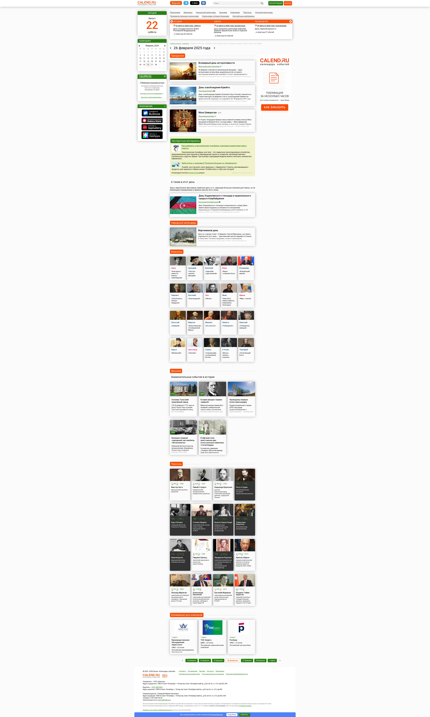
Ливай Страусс (199, 487)
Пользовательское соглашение (213, 674)
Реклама (202, 671)
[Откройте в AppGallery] (152, 127)
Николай (243, 322)
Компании (235, 12)
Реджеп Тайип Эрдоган (242, 594)
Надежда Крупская (223, 487)
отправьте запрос (245, 706)
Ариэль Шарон (242, 557)
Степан (225, 349)
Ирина (242, 295)
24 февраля (204, 660)
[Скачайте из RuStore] (152, 113)
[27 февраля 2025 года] (214, 48)
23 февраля (191, 660)
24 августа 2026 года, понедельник (271, 26)
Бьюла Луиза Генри (223, 522)
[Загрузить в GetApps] (152, 135)
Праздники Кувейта (206, 91)
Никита (225, 322)
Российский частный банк (240, 645)
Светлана (192, 349)
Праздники (175, 12)
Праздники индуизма (206, 116)
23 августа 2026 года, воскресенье (230, 26)
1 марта (272, 660)
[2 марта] (280, 660)
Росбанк (233, 640)
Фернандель (177, 557)
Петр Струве (242, 487)
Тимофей (243, 349)
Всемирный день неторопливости (217, 63)
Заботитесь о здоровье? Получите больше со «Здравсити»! (209, 163)
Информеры (220, 671)
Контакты (210, 671)
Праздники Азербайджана (208, 202)
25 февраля (218, 660)
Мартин (191, 322)
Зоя (207, 295)
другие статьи (194, 173)
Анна (173, 268)
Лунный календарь (264, 12)
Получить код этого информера (151, 93)
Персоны (247, 12)
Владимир (244, 268)
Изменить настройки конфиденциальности (157, 710)
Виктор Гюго (177, 487)
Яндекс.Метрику (217, 715)
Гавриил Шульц (200, 557)
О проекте (182, 671)
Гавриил (175, 295)
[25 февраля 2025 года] (170, 48)
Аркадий (192, 268)
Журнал (176, 3)
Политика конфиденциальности (237, 674)
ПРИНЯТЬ (244, 715)
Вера (224, 268)
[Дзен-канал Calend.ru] (194, 3)
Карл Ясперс (177, 522)
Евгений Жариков (222, 593)
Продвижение (192, 671)
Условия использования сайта (189, 674)
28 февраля (260, 660)
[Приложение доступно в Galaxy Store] (152, 121)
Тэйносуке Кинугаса (241, 523)
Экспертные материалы (243, 16)
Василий (209, 268)
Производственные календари (184, 16)
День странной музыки (264, 29)
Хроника (223, 12)
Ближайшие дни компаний (186, 615)
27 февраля (247, 660)
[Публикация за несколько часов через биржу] (274, 114)
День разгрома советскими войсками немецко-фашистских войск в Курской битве (230, 30)
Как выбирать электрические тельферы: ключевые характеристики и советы (214, 147)
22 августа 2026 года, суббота (188, 26)
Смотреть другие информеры (151, 97)
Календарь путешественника (215, 16)
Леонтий (175, 322)
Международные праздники (209, 66)
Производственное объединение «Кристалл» (180, 642)
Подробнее (232, 715)
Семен (208, 349)
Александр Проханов (198, 594)
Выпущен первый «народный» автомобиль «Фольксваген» (183, 440)
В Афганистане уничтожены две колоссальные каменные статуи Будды (212, 441)
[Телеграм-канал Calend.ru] (186, 3)
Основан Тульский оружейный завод (180, 401)
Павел (174, 349)
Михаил (208, 322)
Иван (224, 295)
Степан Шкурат (200, 522)
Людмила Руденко (223, 557)
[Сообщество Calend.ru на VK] (203, 3)
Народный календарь (206, 12)
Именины (188, 12)
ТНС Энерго (206, 640)
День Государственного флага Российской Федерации (186, 30)
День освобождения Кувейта (214, 87)
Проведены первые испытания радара (239, 401)
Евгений (192, 295)
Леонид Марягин (179, 593)
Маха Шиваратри (208, 112)
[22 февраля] (182, 660)
